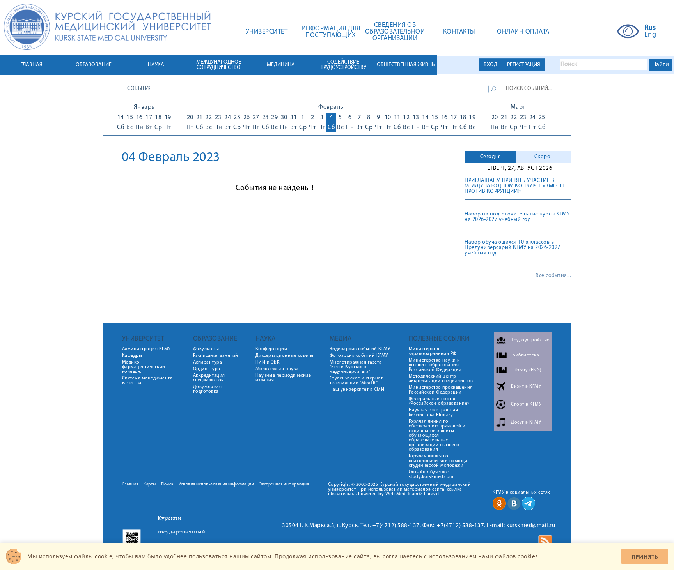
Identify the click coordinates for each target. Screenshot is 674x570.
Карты (150, 484)
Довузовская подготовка (207, 389)
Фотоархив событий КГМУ (359, 355)
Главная (130, 484)
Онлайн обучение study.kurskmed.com (431, 474)
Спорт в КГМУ (526, 404)
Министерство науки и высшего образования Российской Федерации (435, 365)
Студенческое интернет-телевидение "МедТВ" (357, 380)
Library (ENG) (527, 370)
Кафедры (132, 355)
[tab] (490, 157)
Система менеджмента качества (147, 380)
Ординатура (206, 369)
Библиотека (526, 355)
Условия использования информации (216, 484)
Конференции (271, 349)
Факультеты (206, 349)
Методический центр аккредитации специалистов (441, 378)
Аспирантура (207, 362)
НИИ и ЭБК (267, 362)
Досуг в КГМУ (526, 422)
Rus (650, 28)
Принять (644, 556)
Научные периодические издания (283, 378)
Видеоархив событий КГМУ (360, 349)
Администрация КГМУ (146, 349)
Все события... (553, 276)
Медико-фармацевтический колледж (143, 367)
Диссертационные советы (284, 355)
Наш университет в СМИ (357, 389)
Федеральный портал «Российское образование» (439, 401)
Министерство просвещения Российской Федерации (441, 390)
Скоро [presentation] (542, 157)
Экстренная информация (284, 484)
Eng (650, 35)
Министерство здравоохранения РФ (433, 351)
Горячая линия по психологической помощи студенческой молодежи (438, 461)
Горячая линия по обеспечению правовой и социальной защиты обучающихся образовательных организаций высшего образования (437, 435)
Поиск (167, 484)
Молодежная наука (277, 369)
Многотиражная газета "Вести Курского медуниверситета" (356, 367)
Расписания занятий (215, 355)
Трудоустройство (530, 340)
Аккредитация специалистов (209, 378)
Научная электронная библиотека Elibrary (433, 412)
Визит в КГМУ (526, 386)
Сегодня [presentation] (490, 157)
